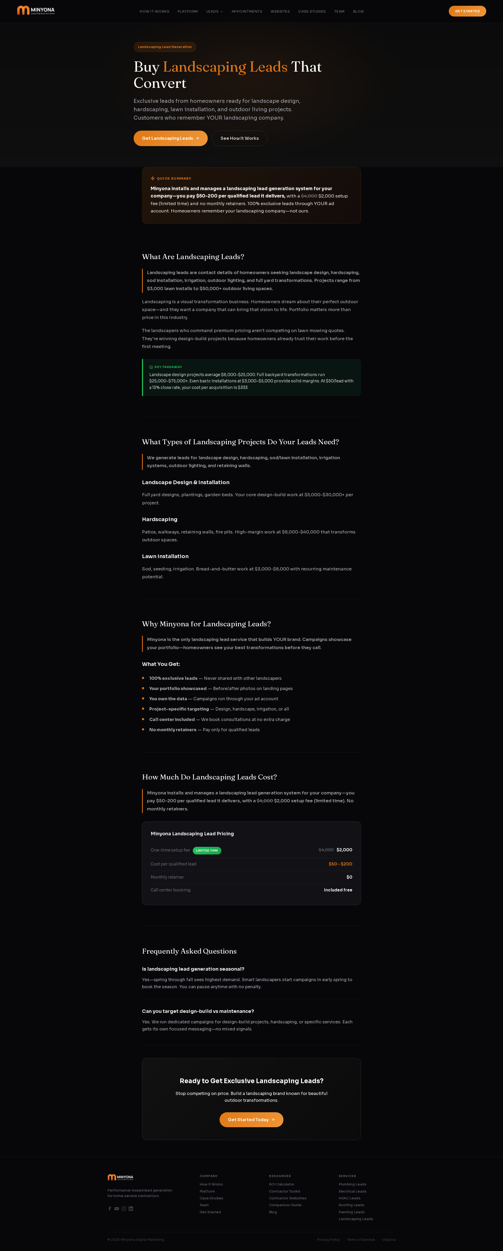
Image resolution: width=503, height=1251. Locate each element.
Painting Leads (352, 1212)
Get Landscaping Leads (167, 138)
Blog (358, 11)
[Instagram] (124, 1209)
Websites (280, 11)
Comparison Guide (285, 1205)
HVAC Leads (349, 1198)
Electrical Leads (353, 1191)
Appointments (247, 11)
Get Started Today (248, 1119)
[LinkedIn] (131, 1209)
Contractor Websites (288, 1198)
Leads (212, 11)
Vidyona (389, 1240)
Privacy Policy (328, 1240)
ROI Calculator (281, 1184)
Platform (188, 11)
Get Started (467, 11)
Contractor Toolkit (284, 1191)
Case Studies (312, 11)
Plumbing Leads (353, 1184)
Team (339, 11)
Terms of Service (361, 1240)
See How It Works (240, 138)
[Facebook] (109, 1209)
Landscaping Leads (356, 1219)
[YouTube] (116, 1209)
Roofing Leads (351, 1205)
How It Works (154, 11)
